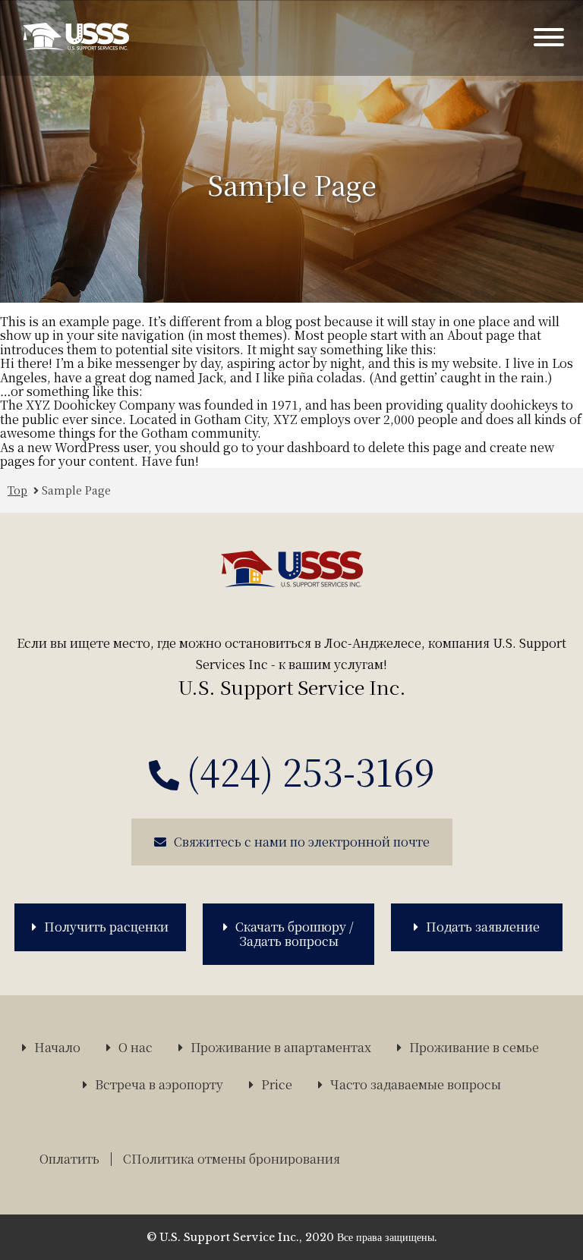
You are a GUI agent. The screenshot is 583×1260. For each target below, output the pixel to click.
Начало (57, 1047)
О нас (135, 1047)
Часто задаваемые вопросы (415, 1085)
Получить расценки (106, 926)
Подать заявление (483, 926)
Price (276, 1085)
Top (17, 490)
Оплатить (69, 1158)
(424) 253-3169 (311, 771)
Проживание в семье (474, 1047)
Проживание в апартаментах (281, 1047)
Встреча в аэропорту (159, 1085)
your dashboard (303, 447)
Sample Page (76, 490)
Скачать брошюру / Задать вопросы (294, 933)
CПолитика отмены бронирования (231, 1158)
